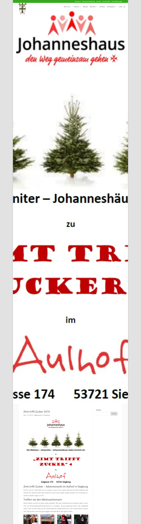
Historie (76, 7)
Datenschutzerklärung (88, 1)
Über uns (67, 7)
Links (120, 7)
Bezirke (85, 7)
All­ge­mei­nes (38, 415)
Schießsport (111, 7)
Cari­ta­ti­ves (46, 415)
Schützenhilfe (106, 1)
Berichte (92, 7)
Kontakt (98, 1)
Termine (102, 7)
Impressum (78, 1)
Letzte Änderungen (116, 1)
